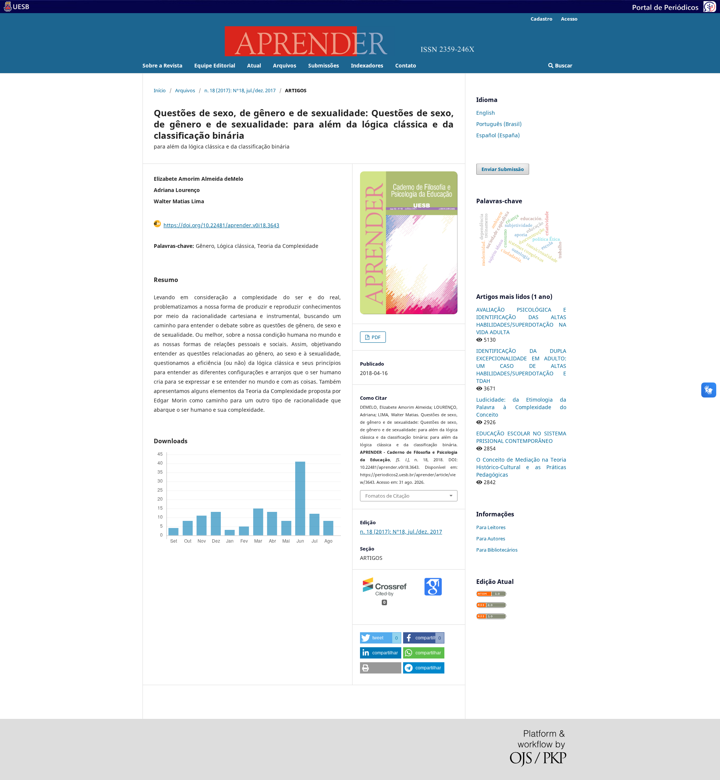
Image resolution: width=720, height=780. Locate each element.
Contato (405, 65)
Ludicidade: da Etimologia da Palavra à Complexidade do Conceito (521, 407)
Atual (254, 65)
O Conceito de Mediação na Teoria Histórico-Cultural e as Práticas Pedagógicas (521, 467)
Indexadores (367, 65)
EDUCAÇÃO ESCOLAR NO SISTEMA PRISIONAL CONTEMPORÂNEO (521, 437)
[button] (380, 638)
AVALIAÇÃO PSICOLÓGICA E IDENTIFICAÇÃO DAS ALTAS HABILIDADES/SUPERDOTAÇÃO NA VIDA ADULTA (521, 321)
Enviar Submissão (503, 169)
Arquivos (284, 65)
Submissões (323, 65)
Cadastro (541, 18)
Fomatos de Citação (387, 495)
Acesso (569, 18)
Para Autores (490, 538)
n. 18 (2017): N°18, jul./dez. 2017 (240, 90)
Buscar (563, 65)
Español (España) (498, 135)
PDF (375, 337)
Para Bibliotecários (497, 549)
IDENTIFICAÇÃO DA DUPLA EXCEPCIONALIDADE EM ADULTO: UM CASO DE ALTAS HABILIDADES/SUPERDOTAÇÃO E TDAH (521, 365)
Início (160, 90)
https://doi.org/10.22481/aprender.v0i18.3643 (221, 225)
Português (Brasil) (499, 124)
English (485, 112)
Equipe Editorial (214, 65)
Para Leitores (491, 527)
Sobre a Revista (162, 65)
